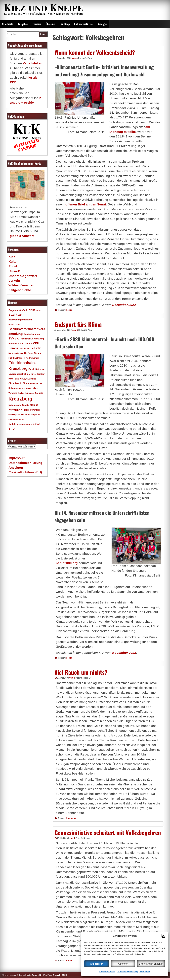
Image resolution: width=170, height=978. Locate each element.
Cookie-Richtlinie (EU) (25, 472)
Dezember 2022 (124, 305)
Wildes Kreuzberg (22, 285)
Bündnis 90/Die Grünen (20, 343)
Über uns (50, 24)
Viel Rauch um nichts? (80, 672)
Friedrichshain (31, 358)
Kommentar (71, 818)
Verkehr (14, 280)
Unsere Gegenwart (22, 276)
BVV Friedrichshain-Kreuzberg (29, 339)
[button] (163, 935)
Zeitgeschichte (19, 290)
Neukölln (25, 410)
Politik (69, 310)
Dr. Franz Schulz (32, 353)
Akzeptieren (96, 963)
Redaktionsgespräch (20, 424)
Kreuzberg (20, 398)
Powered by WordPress (42, 975)
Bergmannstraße (16, 310)
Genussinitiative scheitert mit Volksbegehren (107, 832)
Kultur (13, 261)
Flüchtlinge (18, 358)
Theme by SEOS (60, 975)
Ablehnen (123, 963)
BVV (11, 338)
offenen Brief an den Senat (85, 204)
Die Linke (35, 348)
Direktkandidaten (15, 353)
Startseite (7, 24)
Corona (13, 348)
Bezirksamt (16, 314)
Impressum (145, 972)
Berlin (69, 960)
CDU (36, 343)
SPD (11, 428)
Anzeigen (102, 24)
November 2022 (124, 652)
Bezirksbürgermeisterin (20, 320)
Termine (37, 24)
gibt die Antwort (22, 236)
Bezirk (39, 310)
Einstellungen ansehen (151, 963)
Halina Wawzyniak (22, 379)
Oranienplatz (14, 415)
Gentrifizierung (36, 369)
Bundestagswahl (32, 334)
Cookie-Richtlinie (107, 972)
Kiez (11, 257)
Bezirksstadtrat (15, 324)
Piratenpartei (34, 414)
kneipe (21, 393)
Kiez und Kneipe (24, 388)
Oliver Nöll (35, 410)
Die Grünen (24, 348)
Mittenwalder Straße (18, 405)
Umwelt (14, 271)
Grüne (32, 374)
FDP (10, 358)
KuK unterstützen (83, 24)
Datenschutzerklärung (127, 972)
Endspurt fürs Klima (78, 324)
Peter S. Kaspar (83, 678)
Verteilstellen (32, 63)
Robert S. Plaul (85, 58)
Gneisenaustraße (18, 374)
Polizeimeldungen (16, 419)
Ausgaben (23, 24)
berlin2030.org (67, 563)
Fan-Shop (65, 24)
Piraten (24, 415)
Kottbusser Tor (31, 393)
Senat (36, 423)
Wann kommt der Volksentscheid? (94, 52)
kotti (41, 393)
